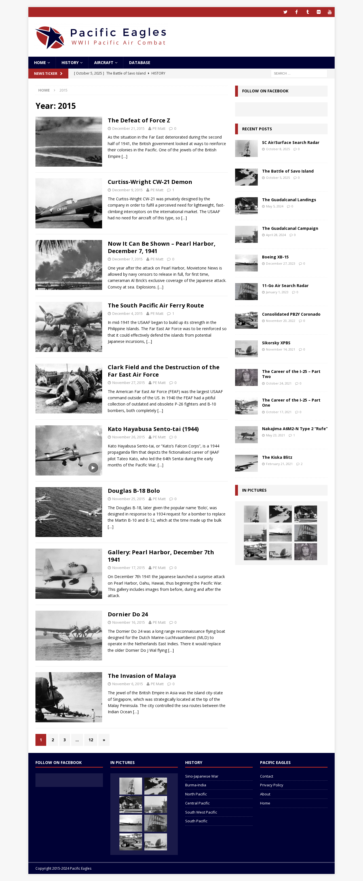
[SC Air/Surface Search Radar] (246, 148)
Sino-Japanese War (201, 776)
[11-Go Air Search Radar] (246, 291)
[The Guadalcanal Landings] (246, 205)
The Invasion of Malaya (142, 676)
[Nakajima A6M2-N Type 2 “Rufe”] (246, 434)
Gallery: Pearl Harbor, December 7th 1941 (161, 555)
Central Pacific (197, 803)
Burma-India (195, 784)
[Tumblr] (308, 12)
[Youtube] (330, 12)
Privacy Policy (271, 784)
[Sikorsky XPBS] (246, 348)
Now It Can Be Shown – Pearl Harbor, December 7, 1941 (162, 247)
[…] (124, 156)
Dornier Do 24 (128, 614)
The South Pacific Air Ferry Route (156, 305)
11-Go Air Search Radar (285, 285)
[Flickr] (319, 12)
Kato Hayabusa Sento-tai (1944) (153, 429)
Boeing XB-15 (275, 257)
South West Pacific (201, 812)
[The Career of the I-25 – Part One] (246, 406)
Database (139, 62)
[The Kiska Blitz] (246, 463)
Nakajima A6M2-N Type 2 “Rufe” (295, 428)
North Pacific (196, 794)
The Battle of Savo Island (288, 171)
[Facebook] (296, 12)
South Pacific (196, 820)
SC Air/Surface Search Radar (290, 142)
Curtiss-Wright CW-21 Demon (150, 182)
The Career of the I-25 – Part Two (291, 374)
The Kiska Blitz (277, 457)
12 (90, 739)
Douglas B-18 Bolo (134, 490)
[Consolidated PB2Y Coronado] (246, 320)
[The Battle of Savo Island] (246, 177)
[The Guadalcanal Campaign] (246, 234)
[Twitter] (285, 12)
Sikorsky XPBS (276, 342)
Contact (266, 776)
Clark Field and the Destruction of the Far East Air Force (164, 370)
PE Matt (159, 128)
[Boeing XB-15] (246, 262)
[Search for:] (299, 73)
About (265, 794)
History (70, 62)
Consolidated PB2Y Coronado (291, 314)
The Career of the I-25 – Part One (291, 402)
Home (40, 62)
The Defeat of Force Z (139, 120)
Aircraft (103, 62)
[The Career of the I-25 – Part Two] (246, 377)
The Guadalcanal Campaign (290, 228)
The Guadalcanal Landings (289, 199)
